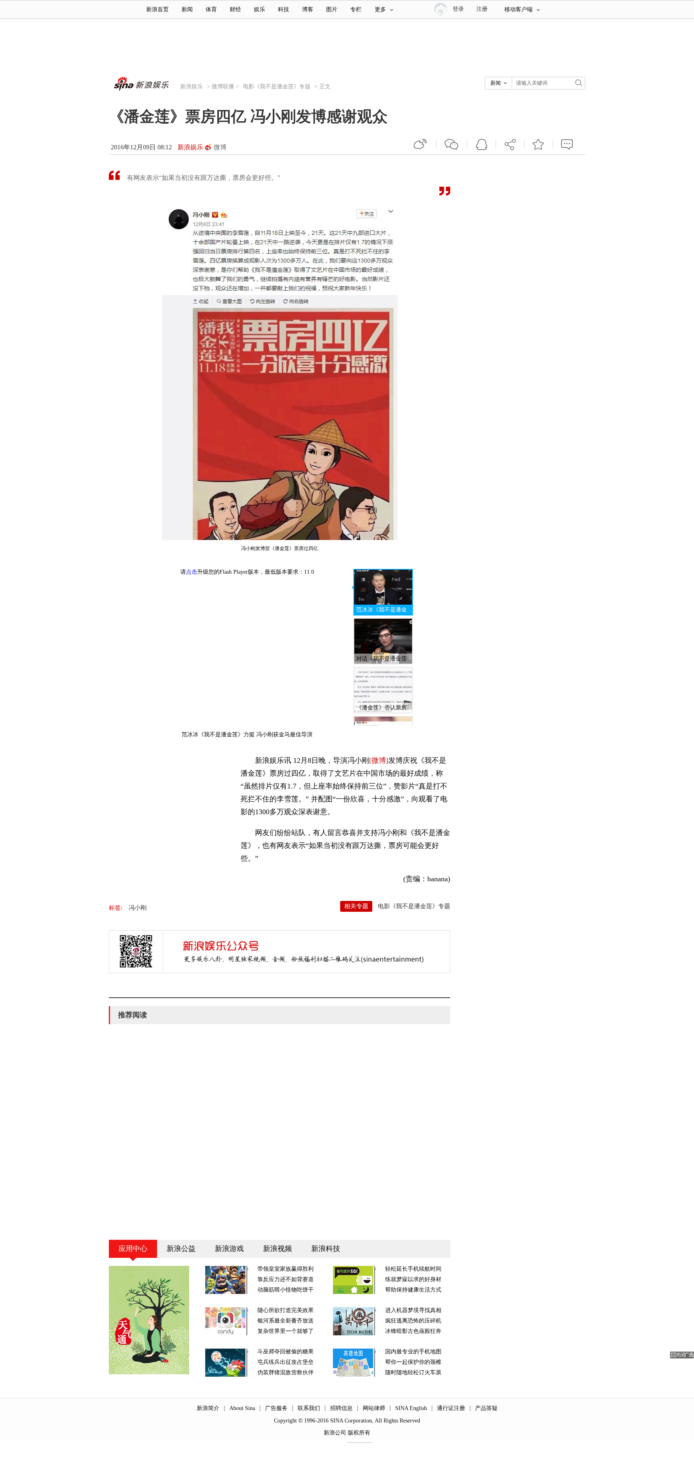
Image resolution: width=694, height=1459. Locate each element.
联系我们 (309, 1408)
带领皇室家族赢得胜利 (285, 1269)
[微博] (378, 760)
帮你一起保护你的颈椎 (413, 1362)
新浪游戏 (229, 1249)
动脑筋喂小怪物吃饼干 (285, 1290)
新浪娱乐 (191, 87)
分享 (510, 144)
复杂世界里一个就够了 (285, 1331)
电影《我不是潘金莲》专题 (276, 87)
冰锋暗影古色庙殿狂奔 (413, 1331)
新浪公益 (181, 1249)
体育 (211, 9)
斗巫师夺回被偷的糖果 (285, 1352)
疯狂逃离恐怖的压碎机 (413, 1321)
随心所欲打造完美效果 (285, 1310)
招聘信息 (341, 1408)
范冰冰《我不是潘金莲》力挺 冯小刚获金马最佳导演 (384, 610)
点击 (191, 572)
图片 (331, 9)
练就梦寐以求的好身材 (413, 1279)
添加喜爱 (539, 144)
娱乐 (259, 9)
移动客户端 (518, 9)
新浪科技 (325, 1249)
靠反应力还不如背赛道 (285, 1279)
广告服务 (276, 1408)
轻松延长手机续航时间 (413, 1269)
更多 (380, 9)
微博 (220, 147)
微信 (452, 144)
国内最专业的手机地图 (413, 1352)
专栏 (355, 9)
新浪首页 (157, 9)
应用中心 (132, 1249)
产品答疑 (486, 1408)
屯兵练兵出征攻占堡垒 (285, 1362)
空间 (482, 144)
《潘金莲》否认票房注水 (384, 708)
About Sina (242, 1408)
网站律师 (374, 1408)
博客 (307, 9)
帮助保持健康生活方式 (413, 1290)
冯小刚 (138, 908)
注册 (482, 9)
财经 (235, 9)
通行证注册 (451, 1408)
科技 (283, 9)
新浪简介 (208, 1408)
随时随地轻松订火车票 (413, 1372)
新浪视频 (277, 1249)
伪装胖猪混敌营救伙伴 (285, 1372)
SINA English (411, 1408)
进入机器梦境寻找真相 (413, 1310)
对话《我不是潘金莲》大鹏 (384, 659)
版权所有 (359, 1433)
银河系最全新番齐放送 (285, 1321)
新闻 (187, 9)
